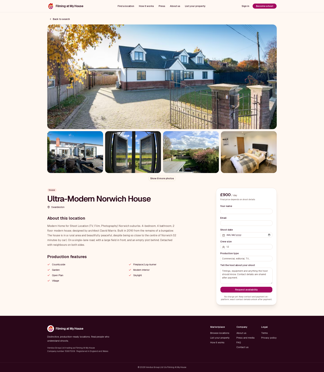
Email (223, 218)
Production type (229, 253)
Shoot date (226, 230)
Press (162, 6)
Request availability (246, 289)
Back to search (61, 19)
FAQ (238, 342)
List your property (195, 6)
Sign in (245, 6)
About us (175, 6)
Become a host (264, 6)
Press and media (245, 337)
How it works (146, 6)
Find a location (126, 6)
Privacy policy (269, 337)
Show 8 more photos (162, 178)
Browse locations (219, 333)
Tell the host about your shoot (237, 265)
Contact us (242, 347)
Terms (264, 333)
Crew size (226, 241)
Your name (226, 206)
